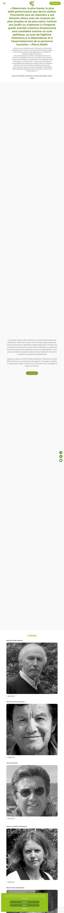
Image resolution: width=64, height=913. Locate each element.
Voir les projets (32, 373)
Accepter (24, 902)
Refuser (24, 905)
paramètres (24, 898)
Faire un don (55, 3)
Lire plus (11, 696)
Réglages (24, 908)
